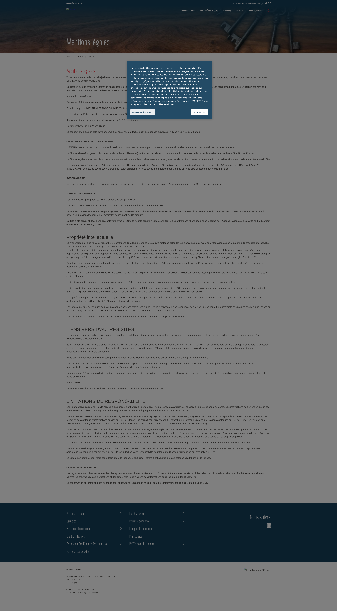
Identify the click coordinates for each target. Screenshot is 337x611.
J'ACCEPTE (199, 112)
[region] (169, 90)
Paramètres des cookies (142, 112)
